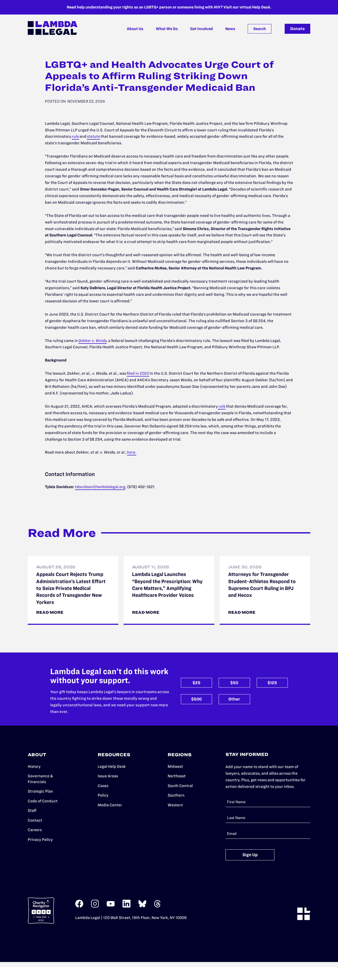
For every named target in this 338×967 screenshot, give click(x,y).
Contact (35, 820)
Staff (32, 810)
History (34, 766)
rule (75, 136)
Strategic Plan (40, 791)
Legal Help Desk (112, 766)
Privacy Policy (40, 839)
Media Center (110, 805)
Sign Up (250, 854)
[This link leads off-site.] (79, 906)
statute (93, 136)
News (230, 29)
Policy (103, 795)
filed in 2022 (138, 373)
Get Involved (201, 29)
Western (175, 805)
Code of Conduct (43, 801)
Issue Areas (108, 776)
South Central (180, 786)
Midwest (175, 766)
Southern (176, 795)
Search (259, 29)
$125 (272, 682)
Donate (297, 28)
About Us (135, 29)
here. (131, 452)
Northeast (177, 776)
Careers (35, 830)
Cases (103, 786)
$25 (196, 682)
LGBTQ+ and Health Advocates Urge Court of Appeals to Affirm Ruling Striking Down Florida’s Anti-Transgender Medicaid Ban (159, 76)
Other (234, 699)
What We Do (167, 29)
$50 (234, 682)
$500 (196, 699)
